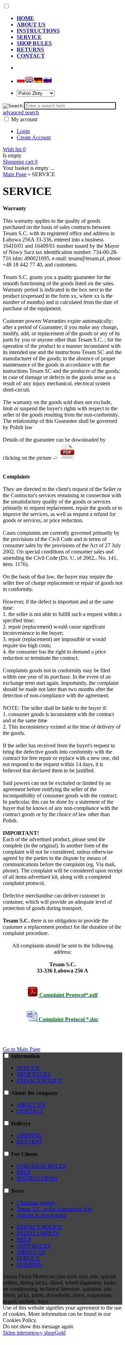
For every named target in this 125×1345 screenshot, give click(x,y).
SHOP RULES (33, 1074)
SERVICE (28, 1068)
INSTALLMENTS (38, 1233)
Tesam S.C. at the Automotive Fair (54, 1209)
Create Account (34, 137)
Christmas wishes (36, 1203)
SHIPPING (29, 1135)
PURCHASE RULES (41, 1166)
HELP (24, 1172)
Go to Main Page (21, 1049)
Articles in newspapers (41, 1215)
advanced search (21, 112)
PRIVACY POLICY (39, 1080)
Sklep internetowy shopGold (34, 1333)
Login (23, 131)
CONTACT (30, 1111)
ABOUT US (31, 1105)
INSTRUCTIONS (37, 1178)
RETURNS (30, 1142)
